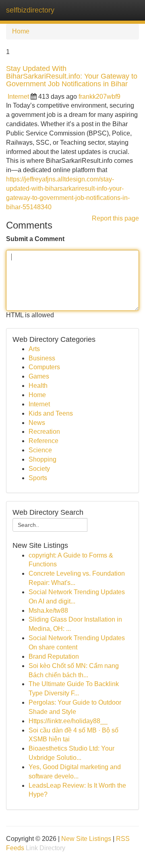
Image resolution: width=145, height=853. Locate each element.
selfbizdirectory (30, 10)
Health (38, 385)
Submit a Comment (35, 238)
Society (39, 468)
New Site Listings (86, 838)
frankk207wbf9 (99, 96)
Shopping (42, 459)
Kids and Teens (51, 413)
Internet (18, 96)
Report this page (115, 218)
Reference (43, 440)
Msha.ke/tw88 (48, 610)
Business (42, 358)
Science (40, 450)
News (37, 422)
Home (20, 31)
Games (39, 376)
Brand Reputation (54, 656)
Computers (44, 367)
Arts (34, 348)
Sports (38, 477)
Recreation (44, 431)
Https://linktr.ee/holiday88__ (68, 721)
